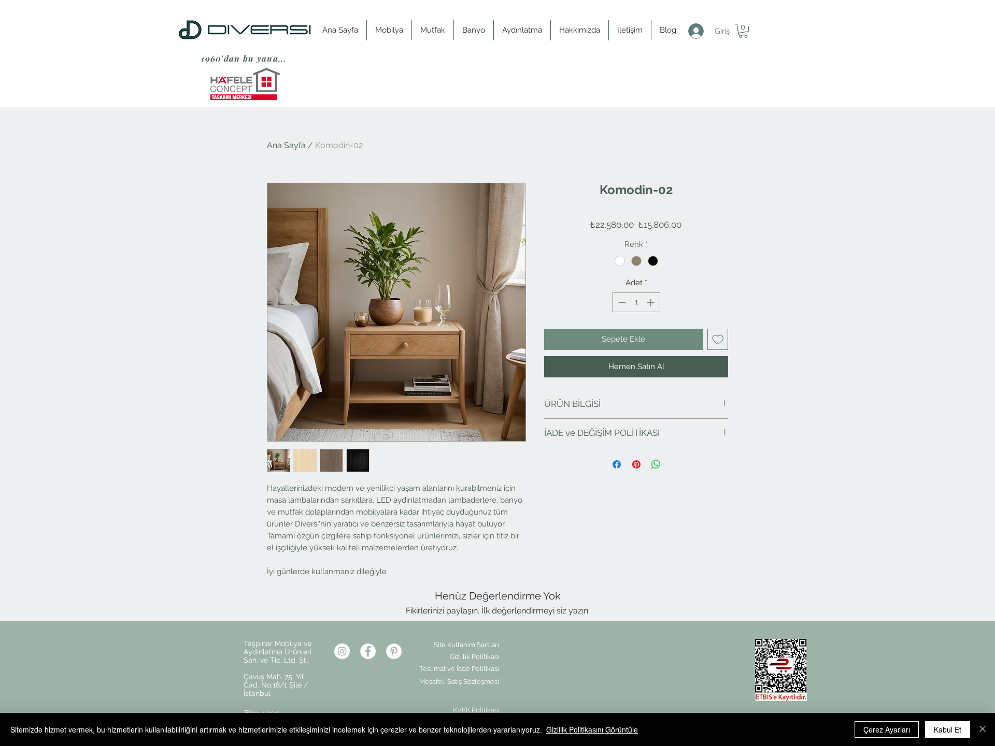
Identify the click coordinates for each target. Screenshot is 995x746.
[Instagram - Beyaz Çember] (342, 651)
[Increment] (652, 302)
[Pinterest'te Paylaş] (636, 464)
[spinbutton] (636, 302)
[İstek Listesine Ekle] (718, 339)
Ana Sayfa (286, 145)
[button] (743, 31)
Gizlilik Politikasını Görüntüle (592, 729)
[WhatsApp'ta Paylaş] (656, 464)
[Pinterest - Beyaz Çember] (394, 651)
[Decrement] (621, 302)
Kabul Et (947, 729)
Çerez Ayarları (886, 729)
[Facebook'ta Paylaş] (616, 464)
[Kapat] (982, 729)
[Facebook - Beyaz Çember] (368, 651)
